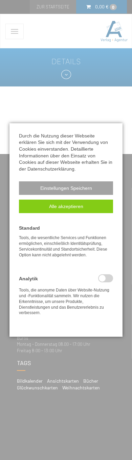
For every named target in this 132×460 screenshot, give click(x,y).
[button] (66, 188)
